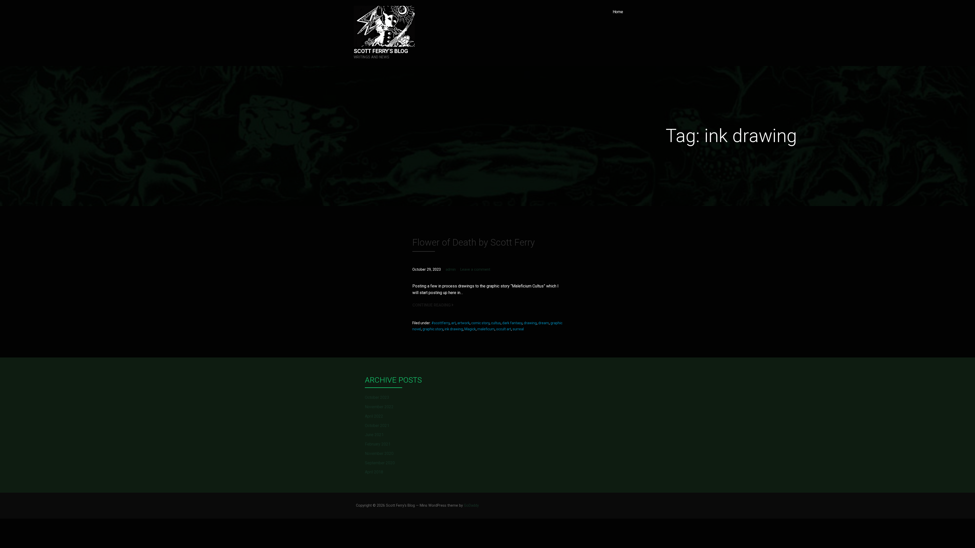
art (453, 323)
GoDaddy (471, 505)
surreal (518, 329)
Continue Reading (431, 305)
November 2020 (379, 453)
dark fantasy (512, 323)
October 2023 (377, 397)
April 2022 (374, 416)
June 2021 (374, 434)
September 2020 (380, 462)
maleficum (486, 329)
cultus (496, 323)
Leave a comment (475, 269)
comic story (480, 323)
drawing (530, 323)
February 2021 (378, 444)
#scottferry (440, 323)
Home (618, 11)
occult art (503, 329)
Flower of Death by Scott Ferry (473, 242)
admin (451, 269)
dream (543, 323)
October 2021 (377, 425)
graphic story (432, 329)
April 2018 (374, 472)
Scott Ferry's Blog (381, 51)
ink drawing (454, 329)
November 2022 (379, 406)
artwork (463, 323)
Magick (470, 329)
